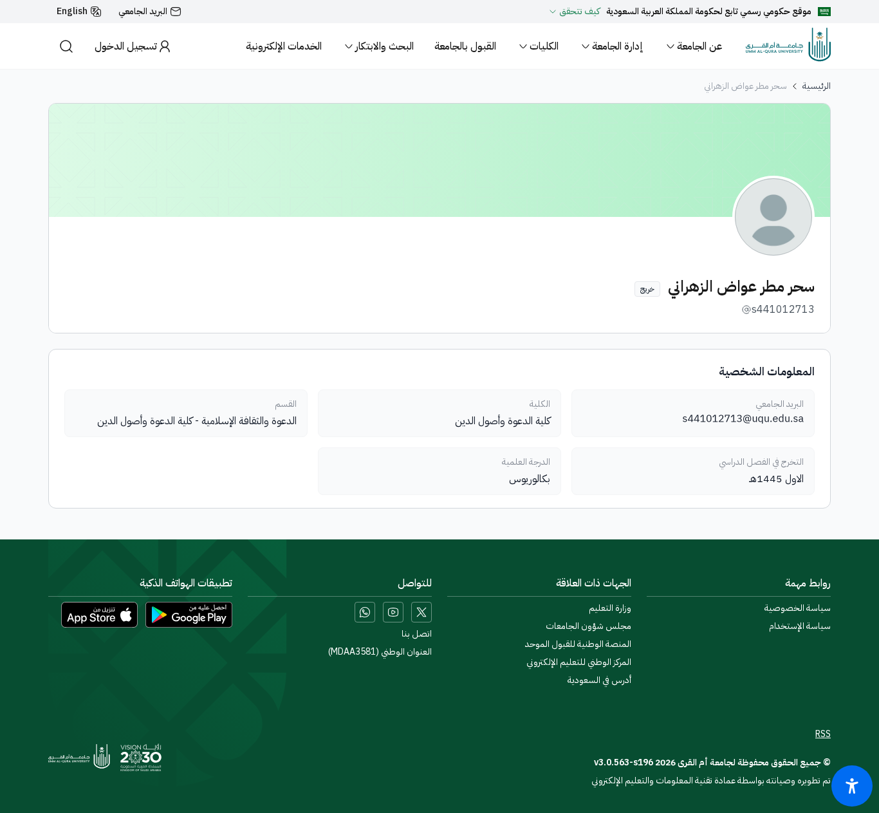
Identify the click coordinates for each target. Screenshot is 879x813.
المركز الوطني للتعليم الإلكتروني (578, 662)
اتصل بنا (417, 634)
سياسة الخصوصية (797, 608)
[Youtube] (393, 612)
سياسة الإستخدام (800, 626)
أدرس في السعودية (599, 680)
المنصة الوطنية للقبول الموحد (578, 644)
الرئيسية (816, 86)
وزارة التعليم (610, 608)
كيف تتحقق (579, 11)
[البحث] (66, 46)
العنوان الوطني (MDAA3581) (380, 652)
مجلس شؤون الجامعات (588, 626)
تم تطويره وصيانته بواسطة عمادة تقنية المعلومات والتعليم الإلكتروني (711, 780)
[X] (421, 612)
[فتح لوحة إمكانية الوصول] (852, 786)
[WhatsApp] (365, 612)
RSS (823, 734)
